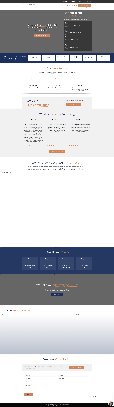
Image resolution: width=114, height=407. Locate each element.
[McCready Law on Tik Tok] (74, 5)
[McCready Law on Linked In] (69, 5)
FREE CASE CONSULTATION (84, 5)
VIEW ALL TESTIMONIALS (57, 152)
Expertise (66, 7)
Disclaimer (50, 405)
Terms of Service (63, 405)
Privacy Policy (55, 405)
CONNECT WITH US (57, 294)
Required (53, 11)
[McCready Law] (31, 7)
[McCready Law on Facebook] (67, 5)
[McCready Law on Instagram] (65, 5)
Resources (81, 7)
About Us (61, 7)
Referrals (66, 1)
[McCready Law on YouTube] (72, 5)
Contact (88, 7)
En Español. (56, 171)
